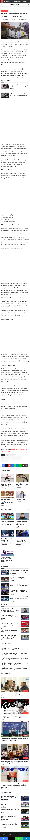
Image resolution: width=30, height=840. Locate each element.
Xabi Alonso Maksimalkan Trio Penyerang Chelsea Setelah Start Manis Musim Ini (21, 541)
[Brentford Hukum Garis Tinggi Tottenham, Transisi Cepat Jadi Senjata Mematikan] (25, 825)
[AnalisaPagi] (15, 4)
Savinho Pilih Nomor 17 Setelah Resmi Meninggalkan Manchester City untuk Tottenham (7, 541)
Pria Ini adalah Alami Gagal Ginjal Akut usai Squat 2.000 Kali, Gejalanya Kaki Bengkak (7, 485)
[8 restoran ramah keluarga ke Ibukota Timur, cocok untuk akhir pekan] (7, 494)
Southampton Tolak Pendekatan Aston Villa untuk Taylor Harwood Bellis (9, 630)
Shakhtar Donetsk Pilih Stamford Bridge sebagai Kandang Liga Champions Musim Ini (9, 637)
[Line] (20, 465)
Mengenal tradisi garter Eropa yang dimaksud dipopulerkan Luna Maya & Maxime (19, 86)
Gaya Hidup (8, 8)
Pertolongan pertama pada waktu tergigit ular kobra (22, 484)
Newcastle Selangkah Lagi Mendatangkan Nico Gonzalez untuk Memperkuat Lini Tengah (22, 524)
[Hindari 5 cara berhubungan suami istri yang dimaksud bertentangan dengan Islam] (5, 95)
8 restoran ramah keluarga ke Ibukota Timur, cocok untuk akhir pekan (7, 501)
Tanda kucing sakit (5, 460)
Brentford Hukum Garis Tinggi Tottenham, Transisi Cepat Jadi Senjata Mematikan (9, 824)
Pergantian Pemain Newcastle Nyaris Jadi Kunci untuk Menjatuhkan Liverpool (10, 804)
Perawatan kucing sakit (6, 458)
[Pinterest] (9, 465)
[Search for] (28, 5)
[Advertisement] (15, 123)
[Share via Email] (23, 465)
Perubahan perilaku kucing (16, 458)
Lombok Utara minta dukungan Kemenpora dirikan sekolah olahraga (13, 695)
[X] (6, 465)
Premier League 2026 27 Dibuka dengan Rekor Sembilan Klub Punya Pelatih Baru (7, 559)
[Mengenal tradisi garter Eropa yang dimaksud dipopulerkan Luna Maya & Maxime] (5, 86)
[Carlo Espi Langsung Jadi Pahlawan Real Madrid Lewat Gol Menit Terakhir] (5, 586)
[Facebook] (3, 465)
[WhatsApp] (15, 465)
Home (3, 8)
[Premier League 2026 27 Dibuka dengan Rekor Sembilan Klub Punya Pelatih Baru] (7, 552)
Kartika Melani (6, 19)
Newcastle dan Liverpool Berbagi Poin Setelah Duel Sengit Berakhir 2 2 (7, 523)
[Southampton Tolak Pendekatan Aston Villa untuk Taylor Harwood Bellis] (25, 630)
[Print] (26, 465)
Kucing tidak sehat (18, 457)
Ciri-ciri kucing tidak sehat (10, 455)
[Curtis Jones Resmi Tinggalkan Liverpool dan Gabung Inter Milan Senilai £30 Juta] (5, 592)
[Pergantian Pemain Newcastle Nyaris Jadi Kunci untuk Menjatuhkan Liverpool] (25, 804)
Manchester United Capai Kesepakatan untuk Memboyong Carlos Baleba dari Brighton (9, 623)
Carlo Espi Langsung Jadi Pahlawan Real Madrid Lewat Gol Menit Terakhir (19, 584)
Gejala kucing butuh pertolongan (7, 457)
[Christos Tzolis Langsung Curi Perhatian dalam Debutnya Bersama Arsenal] (5, 579)
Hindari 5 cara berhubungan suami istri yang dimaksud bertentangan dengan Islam (18, 95)
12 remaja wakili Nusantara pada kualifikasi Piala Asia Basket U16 (11, 717)
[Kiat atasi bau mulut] (22, 494)
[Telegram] (17, 465)
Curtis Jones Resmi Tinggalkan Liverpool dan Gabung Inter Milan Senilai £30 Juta (18, 591)
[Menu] (1, 5)
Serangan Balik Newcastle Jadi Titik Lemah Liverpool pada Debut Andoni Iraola (10, 811)
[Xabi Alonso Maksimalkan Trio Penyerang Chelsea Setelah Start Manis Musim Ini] (22, 533)
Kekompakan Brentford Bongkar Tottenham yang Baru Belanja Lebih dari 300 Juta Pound (10, 818)
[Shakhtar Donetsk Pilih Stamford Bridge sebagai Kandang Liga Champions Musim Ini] (25, 637)
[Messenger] (12, 465)
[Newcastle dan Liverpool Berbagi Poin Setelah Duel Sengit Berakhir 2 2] (7, 516)
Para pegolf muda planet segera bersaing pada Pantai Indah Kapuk (14, 739)
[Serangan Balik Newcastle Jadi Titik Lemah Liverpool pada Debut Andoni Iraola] (25, 811)
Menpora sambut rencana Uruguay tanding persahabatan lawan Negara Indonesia (13, 785)
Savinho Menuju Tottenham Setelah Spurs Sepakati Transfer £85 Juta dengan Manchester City (19, 598)
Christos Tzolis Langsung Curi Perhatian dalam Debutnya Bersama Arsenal (19, 579)
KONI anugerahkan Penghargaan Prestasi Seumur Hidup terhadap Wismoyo (14, 762)
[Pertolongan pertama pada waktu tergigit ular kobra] (22, 478)
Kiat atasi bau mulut (21, 499)
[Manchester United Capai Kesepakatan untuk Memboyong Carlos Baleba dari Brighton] (25, 624)
